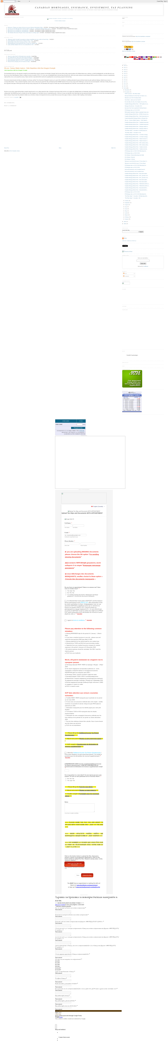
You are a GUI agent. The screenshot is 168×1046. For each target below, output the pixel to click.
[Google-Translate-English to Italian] (156, 57)
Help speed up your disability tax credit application (18, 30)
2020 (125, 71)
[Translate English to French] (147, 57)
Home (60, 148)
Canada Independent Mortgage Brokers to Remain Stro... (136, 118)
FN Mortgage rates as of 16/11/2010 (132, 110)
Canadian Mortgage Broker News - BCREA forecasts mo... (137, 114)
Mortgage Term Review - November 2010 (133, 106)
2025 (125, 65)
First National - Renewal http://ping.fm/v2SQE (134, 155)
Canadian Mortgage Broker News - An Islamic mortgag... (136, 134)
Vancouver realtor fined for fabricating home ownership (19, 56)
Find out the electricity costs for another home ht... (135, 169)
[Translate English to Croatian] (135, 57)
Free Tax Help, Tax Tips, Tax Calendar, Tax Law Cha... (136, 101)
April (126, 213)
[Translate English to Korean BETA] (161, 57)
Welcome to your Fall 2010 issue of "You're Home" (135, 163)
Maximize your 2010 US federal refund (133, 97)
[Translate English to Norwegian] (135, 59)
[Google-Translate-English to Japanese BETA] (158, 57)
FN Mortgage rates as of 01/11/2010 (132, 192)
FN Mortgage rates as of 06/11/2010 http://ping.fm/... (136, 151)
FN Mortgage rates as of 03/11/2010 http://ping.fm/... (136, 165)
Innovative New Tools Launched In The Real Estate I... (136, 108)
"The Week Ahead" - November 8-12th (133, 132)
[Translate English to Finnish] (144, 57)
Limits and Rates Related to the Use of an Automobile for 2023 (21, 44)
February (127, 217)
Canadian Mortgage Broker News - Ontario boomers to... (136, 138)
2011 (125, 86)
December (127, 89)
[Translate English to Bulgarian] (128, 57)
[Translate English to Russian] (144, 59)
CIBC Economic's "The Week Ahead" (132, 93)
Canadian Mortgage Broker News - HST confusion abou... (137, 142)
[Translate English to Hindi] (154, 57)
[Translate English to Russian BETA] (147, 59)
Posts (125, 273)
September (127, 202)
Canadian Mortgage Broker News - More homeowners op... (137, 116)
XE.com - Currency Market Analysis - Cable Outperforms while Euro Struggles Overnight (29, 68)
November (127, 92)
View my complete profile (129, 240)
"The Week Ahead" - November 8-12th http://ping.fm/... (136, 130)
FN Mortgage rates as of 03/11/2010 (132, 167)
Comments (126, 276)
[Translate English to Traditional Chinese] (132, 57)
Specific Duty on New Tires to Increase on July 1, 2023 (19, 42)
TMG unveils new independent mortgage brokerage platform (20, 59)
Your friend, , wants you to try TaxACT (133, 99)
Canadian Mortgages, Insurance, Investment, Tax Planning (84, 7)
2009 (125, 221)
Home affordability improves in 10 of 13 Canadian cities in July (21, 60)
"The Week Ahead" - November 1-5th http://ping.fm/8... (136, 196)
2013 (125, 82)
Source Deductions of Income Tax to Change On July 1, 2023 (20, 40)
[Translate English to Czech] (137, 57)
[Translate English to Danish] (139, 57)
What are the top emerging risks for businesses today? (19, 61)
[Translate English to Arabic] (125, 57)
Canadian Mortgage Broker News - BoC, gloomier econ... (136, 175)
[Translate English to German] (149, 57)
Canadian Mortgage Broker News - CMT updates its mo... (137, 103)
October (127, 200)
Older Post (113, 148)
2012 (125, 84)
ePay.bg (82, 430)
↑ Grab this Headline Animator (59, 20)
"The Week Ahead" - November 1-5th (132, 198)
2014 (125, 80)
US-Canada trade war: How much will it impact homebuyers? (20, 57)
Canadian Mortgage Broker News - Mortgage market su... (136, 126)
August (126, 204)
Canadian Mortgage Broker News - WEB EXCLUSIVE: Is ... (137, 183)
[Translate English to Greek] (151, 57)
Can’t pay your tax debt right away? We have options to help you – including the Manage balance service (29, 28)
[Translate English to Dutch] (142, 57)
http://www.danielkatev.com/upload (143, 36)
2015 (125, 77)
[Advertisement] (36, 145)
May (126, 211)
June (126, 208)
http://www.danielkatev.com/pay (128, 51)
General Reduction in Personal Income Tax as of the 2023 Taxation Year (22, 43)
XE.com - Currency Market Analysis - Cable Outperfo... (136, 120)
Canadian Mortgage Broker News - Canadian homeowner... (137, 122)
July (126, 206)
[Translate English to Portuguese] (139, 59)
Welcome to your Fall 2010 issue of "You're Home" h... (136, 161)
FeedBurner (145, 266)
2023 (125, 67)
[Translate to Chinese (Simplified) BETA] (130, 57)
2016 (125, 75)
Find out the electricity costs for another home (134, 171)
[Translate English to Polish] (137, 59)
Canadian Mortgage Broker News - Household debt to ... (136, 187)
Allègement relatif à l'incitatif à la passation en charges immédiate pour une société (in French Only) (28, 39)
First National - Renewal (130, 157)
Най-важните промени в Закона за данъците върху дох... (137, 112)
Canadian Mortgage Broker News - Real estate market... (136, 173)
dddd (125, 238)
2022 (125, 69)
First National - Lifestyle (130, 159)
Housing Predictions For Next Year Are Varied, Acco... (136, 95)
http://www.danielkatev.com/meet (138, 41)
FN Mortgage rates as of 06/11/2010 (132, 153)
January (127, 219)
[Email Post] (20, 97)
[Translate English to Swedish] (151, 59)
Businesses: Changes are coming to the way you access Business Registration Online (25, 27)
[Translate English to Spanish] (149, 59)
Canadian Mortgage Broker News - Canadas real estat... (136, 147)
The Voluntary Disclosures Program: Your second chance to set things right (23, 32)
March (126, 215)
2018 (125, 73)
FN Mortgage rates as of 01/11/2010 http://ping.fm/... (136, 194)
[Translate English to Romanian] (142, 59)
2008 (125, 223)
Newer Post (6, 148)
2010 (125, 88)
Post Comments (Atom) (15, 150)
